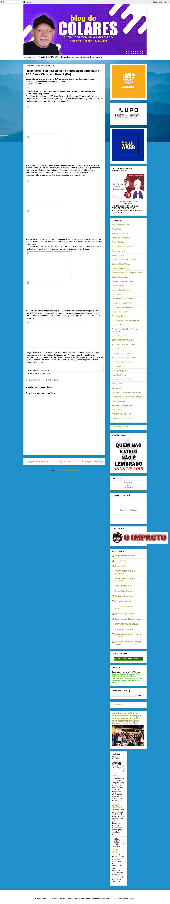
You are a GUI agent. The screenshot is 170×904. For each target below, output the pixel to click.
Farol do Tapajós (122, 561)
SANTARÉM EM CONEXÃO (126, 624)
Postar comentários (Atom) (68, 470)
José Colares (128, 483)
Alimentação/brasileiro (121, 225)
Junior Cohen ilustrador (125, 614)
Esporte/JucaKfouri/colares (123, 307)
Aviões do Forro (118, 251)
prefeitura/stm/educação (122, 379)
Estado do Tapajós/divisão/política (126, 320)
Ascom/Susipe (118, 242)
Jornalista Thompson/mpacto (124, 344)
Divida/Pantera (118, 294)
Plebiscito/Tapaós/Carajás (122, 362)
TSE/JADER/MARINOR (121, 414)
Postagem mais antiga (92, 461)
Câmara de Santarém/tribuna (124, 259)
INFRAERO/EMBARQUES (123, 340)
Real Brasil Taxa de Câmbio (128, 659)
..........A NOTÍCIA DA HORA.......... (123, 607)
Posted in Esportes (120, 371)
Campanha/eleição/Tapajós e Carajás (127, 273)
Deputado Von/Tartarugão (122, 281)
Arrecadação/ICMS (120, 233)
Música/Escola (118, 349)
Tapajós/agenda (118, 401)
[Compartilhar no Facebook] (55, 380)
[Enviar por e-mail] (47, 380)
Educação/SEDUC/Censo (122, 299)
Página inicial (65, 461)
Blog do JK (120, 566)
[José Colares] (128, 485)
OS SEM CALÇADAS (117, 806)
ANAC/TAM (116, 229)
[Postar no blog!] (49, 380)
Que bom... (116, 388)
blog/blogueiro (118, 255)
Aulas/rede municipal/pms (122, 246)
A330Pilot (112, 899)
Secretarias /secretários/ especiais (126, 392)
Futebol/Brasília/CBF (120, 336)
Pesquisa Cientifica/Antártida (124, 357)
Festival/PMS (117, 325)
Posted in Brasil (118, 366)
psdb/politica (117, 384)
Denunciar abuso (120, 426)
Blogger (131, 899)
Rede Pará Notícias (123, 586)
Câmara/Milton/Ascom (121, 264)
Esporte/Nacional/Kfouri (122, 312)
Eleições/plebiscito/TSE (121, 303)
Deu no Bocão (118, 286)
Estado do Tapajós (119, 316)
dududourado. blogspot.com (128, 619)
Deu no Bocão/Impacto (121, 290)
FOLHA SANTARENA (124, 629)
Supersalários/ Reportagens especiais (128, 397)
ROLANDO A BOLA (123, 601)
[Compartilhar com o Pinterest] (57, 380)
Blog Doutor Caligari (124, 591)
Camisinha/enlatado (120, 268)
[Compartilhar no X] (52, 380)
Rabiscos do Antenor (124, 596)
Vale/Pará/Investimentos (122, 418)
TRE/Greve (116, 410)
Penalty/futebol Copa (120, 353)
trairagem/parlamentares (122, 405)
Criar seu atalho (128, 487)
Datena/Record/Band (120, 277)
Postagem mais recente (37, 461)
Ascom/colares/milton (121, 238)
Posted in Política (119, 375)
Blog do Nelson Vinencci (126, 556)
